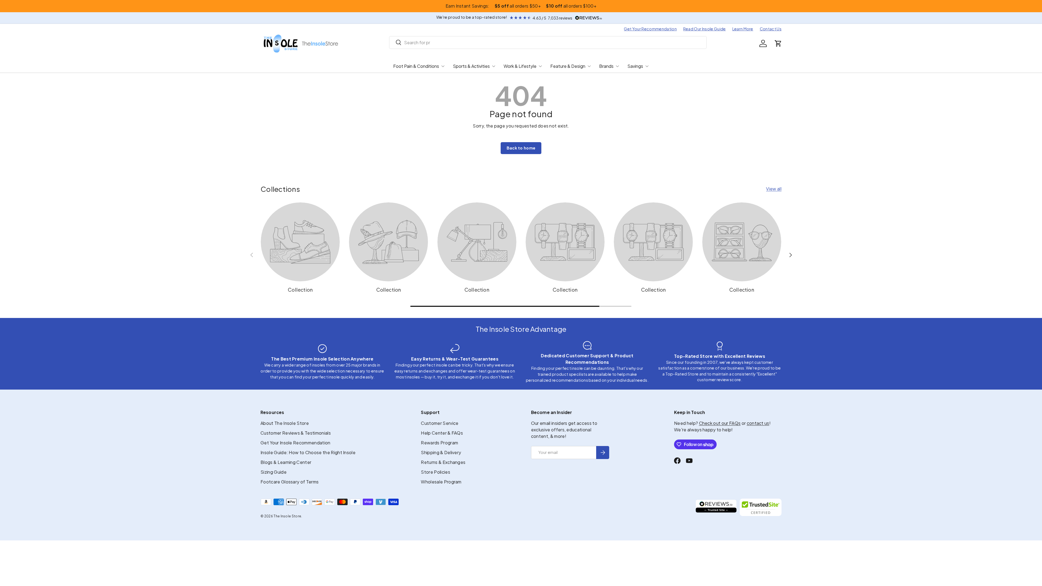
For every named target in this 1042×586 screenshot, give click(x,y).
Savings (635, 66)
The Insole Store (287, 516)
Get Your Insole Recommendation (295, 442)
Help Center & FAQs (442, 433)
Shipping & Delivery (441, 452)
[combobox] (548, 42)
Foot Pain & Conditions (416, 66)
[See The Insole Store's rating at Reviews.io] (716, 507)
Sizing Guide (273, 472)
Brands (606, 66)
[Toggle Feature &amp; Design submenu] (589, 66)
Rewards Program (439, 442)
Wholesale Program (441, 482)
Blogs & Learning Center (285, 462)
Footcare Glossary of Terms (289, 482)
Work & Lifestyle (520, 66)
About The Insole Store (284, 423)
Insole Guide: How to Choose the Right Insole (307, 452)
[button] (778, 43)
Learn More (742, 28)
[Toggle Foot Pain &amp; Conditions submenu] (443, 66)
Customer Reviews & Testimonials (295, 433)
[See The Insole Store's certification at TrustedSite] (761, 507)
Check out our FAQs (720, 423)
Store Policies (435, 472)
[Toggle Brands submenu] (617, 66)
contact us (758, 423)
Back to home (521, 147)
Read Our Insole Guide (704, 28)
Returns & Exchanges (443, 462)
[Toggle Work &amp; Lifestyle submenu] (540, 66)
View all (774, 189)
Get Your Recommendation (650, 28)
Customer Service (439, 423)
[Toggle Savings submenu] (647, 66)
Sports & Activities (471, 66)
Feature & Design (567, 66)
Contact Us (771, 28)
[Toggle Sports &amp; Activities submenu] (493, 66)
